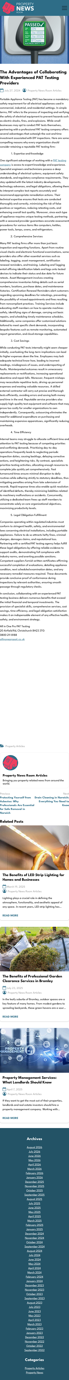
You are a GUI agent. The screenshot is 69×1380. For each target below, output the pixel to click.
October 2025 (34, 1190)
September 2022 (34, 1350)
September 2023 (35, 1298)
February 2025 (34, 1225)
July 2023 (34, 1307)
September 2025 (34, 1195)
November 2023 (34, 1290)
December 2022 (34, 1337)
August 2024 (34, 1251)
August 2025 (34, 1199)
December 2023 (34, 1285)
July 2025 (34, 1203)
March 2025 (34, 1220)
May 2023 (34, 1315)
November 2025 (34, 1186)
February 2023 (34, 1328)
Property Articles (15, 746)
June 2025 (34, 1208)
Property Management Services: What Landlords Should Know (30, 1080)
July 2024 (34, 1255)
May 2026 (35, 1160)
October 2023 (34, 1294)
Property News (34, 1372)
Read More (10, 915)
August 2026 (34, 1147)
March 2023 (34, 1324)
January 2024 (34, 1281)
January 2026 (34, 1177)
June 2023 (34, 1311)
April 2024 (34, 1268)
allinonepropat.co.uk (12, 639)
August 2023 (34, 1303)
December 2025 (34, 1182)
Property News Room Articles (44, 90)
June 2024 (34, 1259)
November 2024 (34, 1238)
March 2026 (34, 1169)
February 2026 (34, 1173)
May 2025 (35, 1212)
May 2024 (34, 1264)
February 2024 (34, 1277)
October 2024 (34, 1242)
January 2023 (34, 1333)
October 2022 (34, 1346)
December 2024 (34, 1233)
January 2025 (34, 1229)
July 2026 (34, 1151)
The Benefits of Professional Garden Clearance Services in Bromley (32, 979)
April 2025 (34, 1216)
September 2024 (35, 1246)
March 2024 (34, 1272)
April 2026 (34, 1164)
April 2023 (34, 1320)
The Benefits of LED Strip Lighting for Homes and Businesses (33, 877)
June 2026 (34, 1156)
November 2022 (34, 1341)
